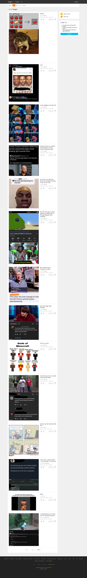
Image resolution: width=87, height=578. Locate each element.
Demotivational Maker (51, 558)
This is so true (44, 343)
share (50, 19)
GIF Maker (12, 558)
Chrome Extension (51, 564)
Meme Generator (18, 558)
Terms (73, 558)
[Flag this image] (55, 19)
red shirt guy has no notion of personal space (48, 376)
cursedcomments (46, 463)
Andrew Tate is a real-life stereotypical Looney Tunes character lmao (47, 147)
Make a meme (67, 13)
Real (41, 494)
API (77, 558)
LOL (41, 65)
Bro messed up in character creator (45, 268)
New (17, 5)
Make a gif (66, 16)
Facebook (34, 564)
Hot (14, 5)
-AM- (9, 9)
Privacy (69, 558)
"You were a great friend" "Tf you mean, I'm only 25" (48, 460)
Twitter (38, 564)
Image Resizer (60, 558)
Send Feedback (49, 560)
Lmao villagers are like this (48, 105)
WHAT (42, 13)
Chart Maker (43, 558)
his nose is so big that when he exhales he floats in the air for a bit (48, 181)
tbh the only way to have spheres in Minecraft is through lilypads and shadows (47, 214)
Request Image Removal (40, 560)
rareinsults (45, 66)
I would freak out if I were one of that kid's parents (47, 514)
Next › (38, 549)
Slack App (81, 558)
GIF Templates (37, 558)
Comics (44, 427)
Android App (43, 564)
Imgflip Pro (6, 558)
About (65, 558)
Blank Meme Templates (28, 558)
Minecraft (44, 15)
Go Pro (69, 34)
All (9, 5)
